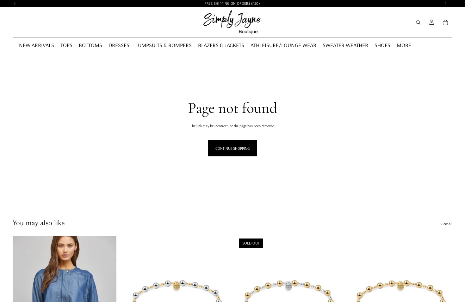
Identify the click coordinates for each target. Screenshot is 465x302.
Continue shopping (232, 148)
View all (446, 223)
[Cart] (445, 22)
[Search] (418, 22)
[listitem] (404, 45)
